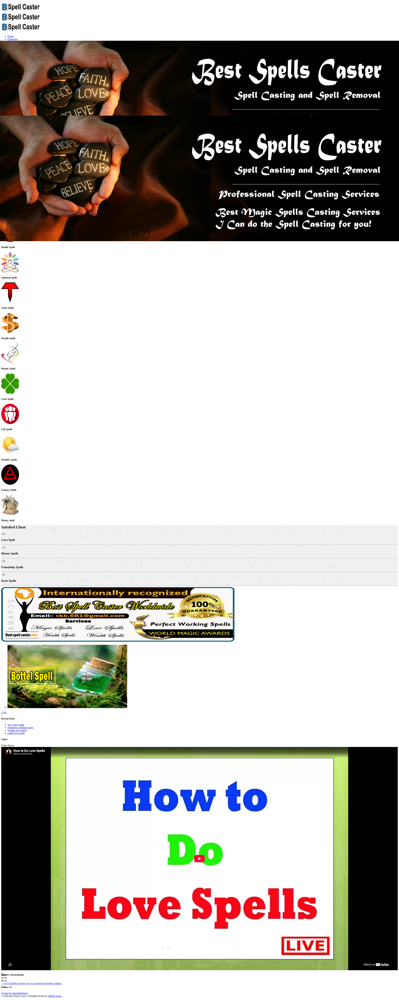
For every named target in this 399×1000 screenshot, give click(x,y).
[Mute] (2, 984)
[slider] (33, 983)
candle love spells (16, 733)
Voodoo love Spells (17, 730)
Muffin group (55, 996)
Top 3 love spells (15, 724)
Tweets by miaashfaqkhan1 (14, 993)
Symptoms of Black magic (20, 727)
